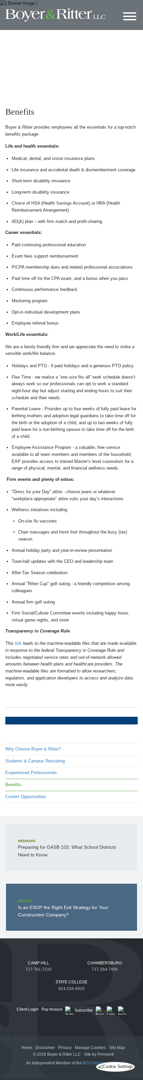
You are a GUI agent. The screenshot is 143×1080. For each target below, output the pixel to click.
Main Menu (56, 6)
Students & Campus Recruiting (35, 760)
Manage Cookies (90, 1047)
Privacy (65, 1047)
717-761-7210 (39, 969)
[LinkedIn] (111, 1010)
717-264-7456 (105, 969)
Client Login (28, 1009)
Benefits (13, 784)
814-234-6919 (71, 988)
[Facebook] (100, 1010)
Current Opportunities (25, 796)
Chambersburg (104, 963)
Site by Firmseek (99, 1054)
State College (71, 982)
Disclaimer (45, 1047)
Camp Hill (38, 963)
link (18, 643)
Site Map (117, 1047)
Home (26, 1047)
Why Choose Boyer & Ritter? (33, 748)
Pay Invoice (52, 1009)
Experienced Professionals (31, 772)
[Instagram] (122, 1010)
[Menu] (130, 17)
